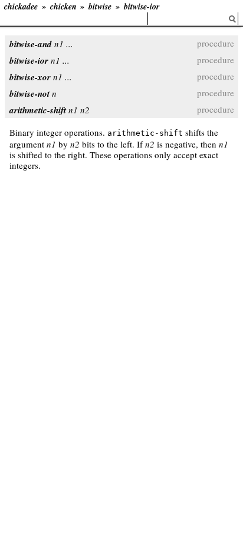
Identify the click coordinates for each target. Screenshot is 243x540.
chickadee (21, 6)
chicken (63, 6)
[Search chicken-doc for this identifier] (232, 19)
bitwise (99, 6)
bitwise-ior (141, 6)
